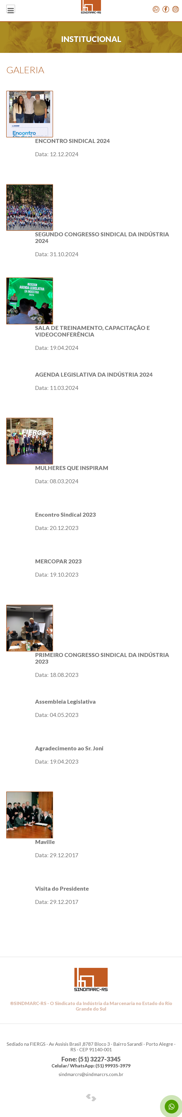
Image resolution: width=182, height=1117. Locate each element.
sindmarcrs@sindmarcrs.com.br (91, 1074)
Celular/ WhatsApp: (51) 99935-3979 (91, 1065)
